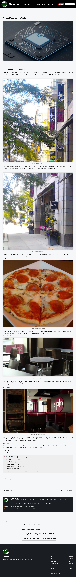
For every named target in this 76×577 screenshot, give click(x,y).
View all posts (36, 509)
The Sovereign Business (12, 464)
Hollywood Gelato (8, 490)
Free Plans (16, 508)
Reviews (14, 62)
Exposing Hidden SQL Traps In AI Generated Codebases (39, 538)
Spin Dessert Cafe (19, 479)
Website (40, 509)
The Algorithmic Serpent (13, 468)
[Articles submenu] (40, 4)
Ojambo (14, 4)
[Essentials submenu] (53, 4)
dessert (8, 479)
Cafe (4, 479)
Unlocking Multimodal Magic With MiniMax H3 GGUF (38, 534)
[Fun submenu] (35, 4)
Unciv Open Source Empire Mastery (33, 525)
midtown (12, 479)
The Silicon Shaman (11, 461)
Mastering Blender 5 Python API (15, 459)
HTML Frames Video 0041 (66, 490)
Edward (8, 62)
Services (18, 506)
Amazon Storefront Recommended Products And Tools (21, 458)
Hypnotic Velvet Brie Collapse (31, 529)
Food (11, 62)
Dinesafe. (7, 452)
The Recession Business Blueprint (15, 466)
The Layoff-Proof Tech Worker (14, 463)
